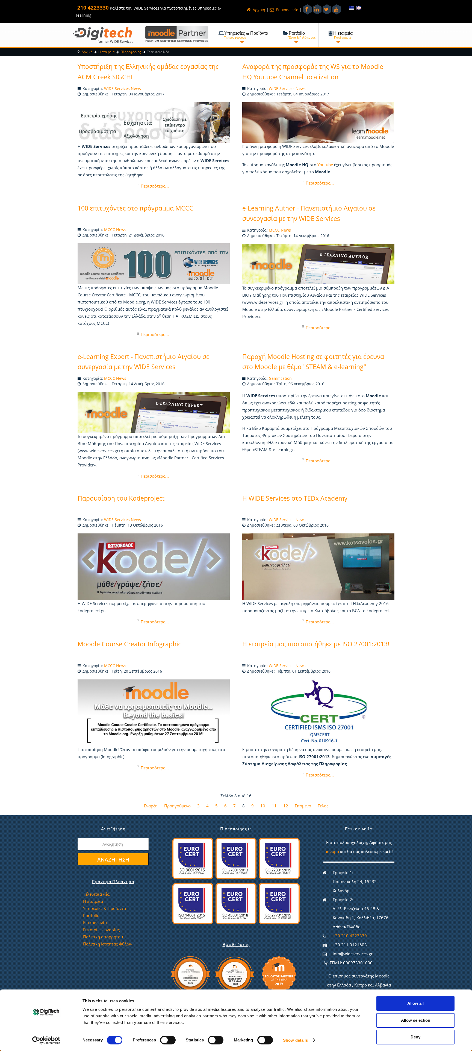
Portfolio (91, 915)
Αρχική (258, 9)
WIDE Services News (122, 88)
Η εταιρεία (93, 901)
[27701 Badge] (279, 903)
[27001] (236, 858)
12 (285, 805)
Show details (295, 1040)
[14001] (192, 903)
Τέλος (323, 805)
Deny (415, 1037)
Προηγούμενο (177, 805)
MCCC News (115, 229)
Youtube (325, 164)
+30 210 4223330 (350, 935)
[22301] (279, 858)
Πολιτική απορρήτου (103, 936)
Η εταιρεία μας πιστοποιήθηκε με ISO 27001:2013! (315, 644)
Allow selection (415, 1020)
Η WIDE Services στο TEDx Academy (294, 498)
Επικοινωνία (287, 9)
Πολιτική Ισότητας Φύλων (107, 944)
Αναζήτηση (113, 859)
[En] (358, 7)
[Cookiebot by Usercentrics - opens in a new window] (46, 1040)
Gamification (280, 378)
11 (274, 805)
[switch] (164, 1038)
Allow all (415, 1003)
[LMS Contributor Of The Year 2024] (190, 973)
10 (262, 805)
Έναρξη (151, 805)
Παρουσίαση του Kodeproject (121, 498)
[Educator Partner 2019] (279, 973)
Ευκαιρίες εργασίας (101, 929)
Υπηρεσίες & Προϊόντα (104, 908)
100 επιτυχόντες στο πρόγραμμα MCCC (135, 208)
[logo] (103, 35)
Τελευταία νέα (96, 894)
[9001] (192, 858)
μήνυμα (332, 851)
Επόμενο (303, 805)
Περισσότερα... (155, 186)
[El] (352, 7)
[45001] (236, 903)
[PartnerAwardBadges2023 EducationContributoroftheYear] (234, 973)
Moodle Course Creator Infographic (129, 644)
